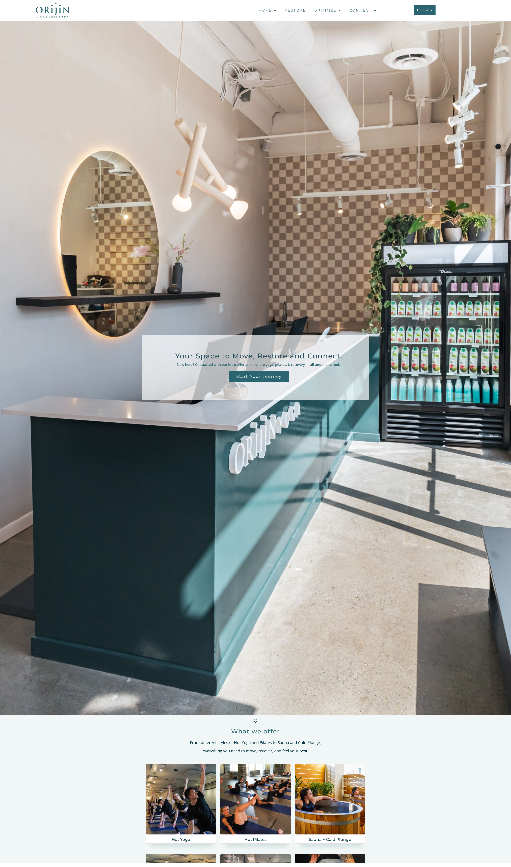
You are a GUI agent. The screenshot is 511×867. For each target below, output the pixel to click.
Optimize (325, 10)
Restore (295, 10)
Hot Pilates (255, 839)
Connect (361, 10)
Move (265, 10)
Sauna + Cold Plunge (330, 839)
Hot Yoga (181, 839)
